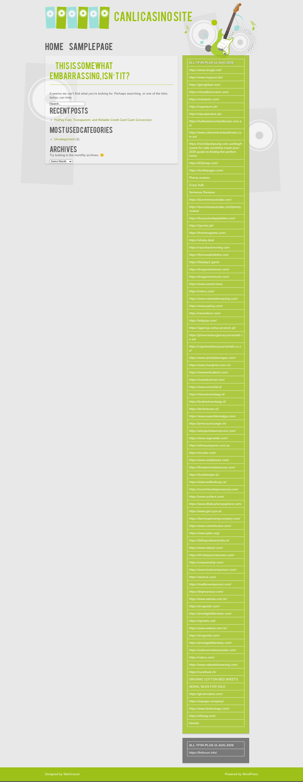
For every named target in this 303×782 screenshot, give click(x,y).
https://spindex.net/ (202, 621)
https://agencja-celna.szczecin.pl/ (212, 328)
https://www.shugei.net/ (205, 70)
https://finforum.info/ (203, 752)
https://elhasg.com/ (202, 716)
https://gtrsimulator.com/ (206, 694)
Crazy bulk (196, 185)
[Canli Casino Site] (79, 15)
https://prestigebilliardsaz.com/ (210, 613)
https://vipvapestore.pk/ (205, 114)
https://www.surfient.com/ (206, 496)
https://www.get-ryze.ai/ (205, 511)
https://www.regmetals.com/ (208, 438)
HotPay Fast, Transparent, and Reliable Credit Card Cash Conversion (103, 120)
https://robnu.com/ (201, 291)
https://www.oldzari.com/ (206, 547)
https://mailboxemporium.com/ (210, 584)
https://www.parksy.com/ (206, 306)
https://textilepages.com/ (206, 170)
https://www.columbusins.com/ (210, 526)
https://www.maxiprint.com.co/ (210, 365)
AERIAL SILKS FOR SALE (207, 686)
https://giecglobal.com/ (204, 84)
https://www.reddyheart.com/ (209, 460)
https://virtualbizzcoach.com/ (209, 92)
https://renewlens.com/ (205, 313)
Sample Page (91, 46)
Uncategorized (64, 139)
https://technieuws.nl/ (203, 409)
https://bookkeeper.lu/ (204, 474)
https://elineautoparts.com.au (209, 445)
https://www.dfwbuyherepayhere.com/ (215, 504)
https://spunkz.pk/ (201, 225)
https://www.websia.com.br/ (208, 599)
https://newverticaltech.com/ (208, 372)
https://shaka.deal (201, 240)
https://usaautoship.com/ (206, 562)
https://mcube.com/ (202, 452)
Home (54, 46)
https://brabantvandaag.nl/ (207, 401)
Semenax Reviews (202, 192)
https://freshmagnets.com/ (207, 233)
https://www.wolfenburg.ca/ (207, 482)
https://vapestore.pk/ (203, 106)
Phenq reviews (199, 177)
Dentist (194, 723)
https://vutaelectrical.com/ (207, 379)
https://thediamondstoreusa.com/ (212, 467)
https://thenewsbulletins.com (209, 254)
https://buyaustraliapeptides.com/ (212, 218)
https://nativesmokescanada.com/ (212, 650)
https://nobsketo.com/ (204, 99)
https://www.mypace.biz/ (206, 77)
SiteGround (71, 774)
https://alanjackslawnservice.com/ (212, 431)
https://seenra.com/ (202, 577)
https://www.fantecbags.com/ (209, 708)
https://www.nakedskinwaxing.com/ (213, 298)
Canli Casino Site (153, 16)
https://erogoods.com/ (204, 606)
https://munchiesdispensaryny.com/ (213, 489)
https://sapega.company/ (206, 701)
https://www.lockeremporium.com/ (212, 569)
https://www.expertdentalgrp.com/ (212, 416)
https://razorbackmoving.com (209, 247)
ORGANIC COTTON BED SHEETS (213, 679)
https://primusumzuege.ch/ (207, 423)
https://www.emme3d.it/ (205, 387)
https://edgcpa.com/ (203, 320)
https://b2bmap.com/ (203, 163)
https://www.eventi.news (205, 284)
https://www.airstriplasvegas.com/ (212, 357)
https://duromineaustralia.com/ (210, 199)
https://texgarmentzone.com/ (209, 269)
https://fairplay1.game (204, 262)
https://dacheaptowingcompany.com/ (214, 518)
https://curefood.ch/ (202, 672)
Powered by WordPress (241, 774)
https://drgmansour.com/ (206, 591)
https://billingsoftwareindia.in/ (209, 540)
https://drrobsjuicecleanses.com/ (211, 555)
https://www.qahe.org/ (204, 533)
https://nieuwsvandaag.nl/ (207, 394)
